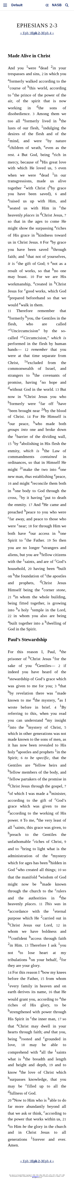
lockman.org (35, 1176)
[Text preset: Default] (16, 5)
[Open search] (67, 5)
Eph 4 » (48, 33)
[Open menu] (5, 5)
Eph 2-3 (37, 33)
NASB (57, 5)
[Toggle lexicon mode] (47, 5)
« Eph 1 (25, 33)
